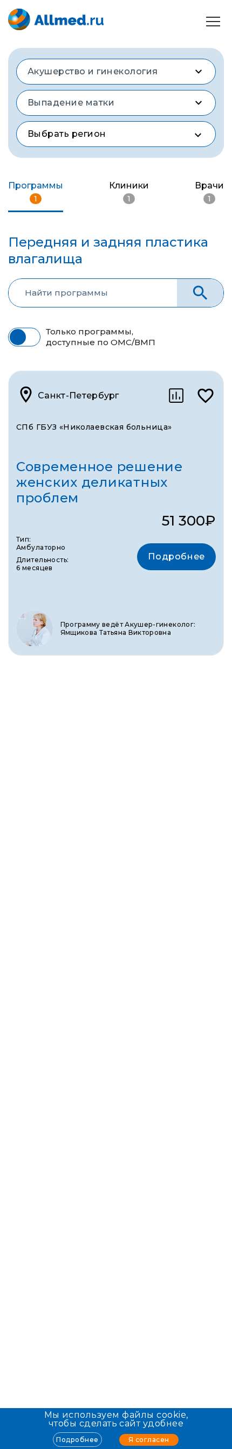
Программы (35, 192)
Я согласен (148, 1440)
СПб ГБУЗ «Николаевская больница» (94, 427)
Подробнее (77, 1440)
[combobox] (116, 72)
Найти (200, 293)
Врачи (209, 192)
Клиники (129, 192)
